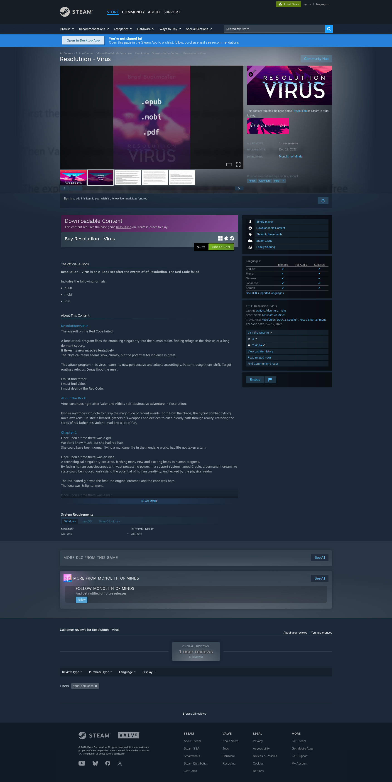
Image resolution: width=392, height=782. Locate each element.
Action (252, 180)
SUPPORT (172, 12)
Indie (276, 180)
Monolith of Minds (290, 156)
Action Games (84, 53)
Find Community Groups (263, 363)
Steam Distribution (196, 763)
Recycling (229, 763)
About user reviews (295, 632)
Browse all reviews (194, 713)
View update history (260, 351)
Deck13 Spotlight (287, 319)
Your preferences (321, 632)
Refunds (258, 771)
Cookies (258, 763)
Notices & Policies (265, 756)
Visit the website (259, 332)
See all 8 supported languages (265, 293)
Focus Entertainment (313, 319)
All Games (66, 53)
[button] (67, 29)
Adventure (264, 180)
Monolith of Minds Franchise (114, 53)
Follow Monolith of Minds (105, 588)
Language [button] (126, 672)
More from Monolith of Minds (106, 578)
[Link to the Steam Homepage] (76, 15)
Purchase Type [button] (99, 672)
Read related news (260, 357)
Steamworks (192, 756)
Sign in (68, 198)
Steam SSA (191, 748)
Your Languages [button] (83, 686)
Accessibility (261, 748)
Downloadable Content (166, 53)
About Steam (192, 741)
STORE (113, 12)
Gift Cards (190, 771)
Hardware (229, 756)
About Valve (230, 741)
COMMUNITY (133, 12)
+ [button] (283, 180)
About (154, 12)
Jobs (226, 748)
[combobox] (274, 29)
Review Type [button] (70, 672)
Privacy (258, 741)
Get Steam (299, 741)
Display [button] (147, 672)
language (321, 4)
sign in (307, 4)
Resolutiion (142, 53)
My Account (299, 763)
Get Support (300, 756)
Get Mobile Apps (303, 748)
